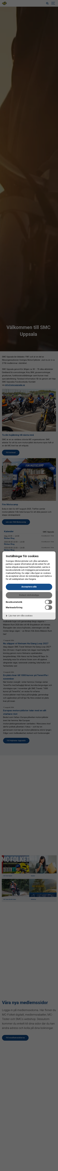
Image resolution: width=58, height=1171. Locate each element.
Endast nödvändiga (29, 595)
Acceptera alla (29, 586)
